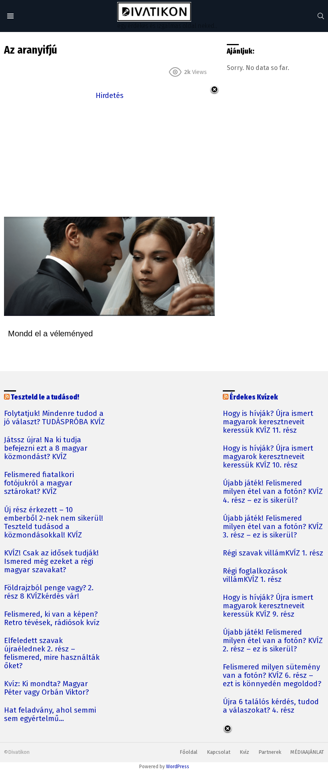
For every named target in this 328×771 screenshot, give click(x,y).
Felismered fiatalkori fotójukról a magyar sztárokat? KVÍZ (39, 483)
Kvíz (244, 752)
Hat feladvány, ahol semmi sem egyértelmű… (50, 714)
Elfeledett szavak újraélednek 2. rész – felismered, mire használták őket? (52, 653)
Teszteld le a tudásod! (45, 397)
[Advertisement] (109, 158)
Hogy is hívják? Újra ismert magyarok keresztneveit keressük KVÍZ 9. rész (268, 606)
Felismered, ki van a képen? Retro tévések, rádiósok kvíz (52, 618)
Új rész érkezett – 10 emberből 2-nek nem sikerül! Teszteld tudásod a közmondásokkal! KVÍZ (53, 522)
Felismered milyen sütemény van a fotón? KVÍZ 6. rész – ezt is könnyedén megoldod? (272, 675)
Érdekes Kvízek (254, 397)
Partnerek (269, 752)
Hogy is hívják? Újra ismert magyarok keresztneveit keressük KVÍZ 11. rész (268, 422)
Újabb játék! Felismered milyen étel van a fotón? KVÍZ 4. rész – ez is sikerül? (273, 491)
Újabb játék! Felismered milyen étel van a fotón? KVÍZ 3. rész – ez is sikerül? (273, 526)
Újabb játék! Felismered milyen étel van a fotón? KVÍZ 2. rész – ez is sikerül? (273, 640)
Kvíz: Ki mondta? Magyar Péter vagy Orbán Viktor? (46, 688)
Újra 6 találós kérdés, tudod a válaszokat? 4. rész (271, 706)
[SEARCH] (321, 16)
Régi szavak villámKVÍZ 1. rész (273, 553)
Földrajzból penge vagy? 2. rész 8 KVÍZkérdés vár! (49, 592)
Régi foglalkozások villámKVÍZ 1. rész (255, 575)
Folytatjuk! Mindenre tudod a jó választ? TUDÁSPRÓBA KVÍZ (54, 417)
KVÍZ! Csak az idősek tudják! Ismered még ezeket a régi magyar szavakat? (51, 561)
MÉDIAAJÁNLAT (307, 752)
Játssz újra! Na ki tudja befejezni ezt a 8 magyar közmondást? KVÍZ (46, 448)
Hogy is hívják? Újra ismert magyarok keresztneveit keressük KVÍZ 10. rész (268, 456)
